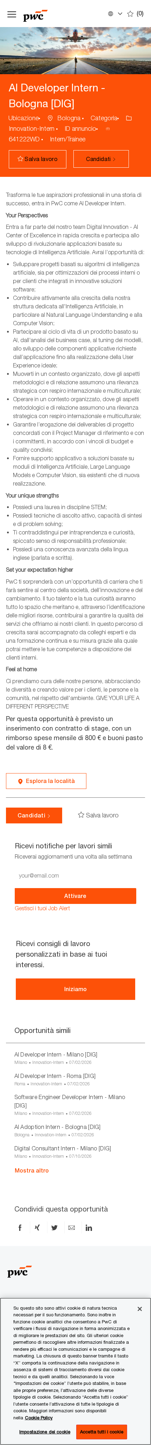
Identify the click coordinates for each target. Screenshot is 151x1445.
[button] (115, 13)
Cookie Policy (39, 1417)
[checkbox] (39, 159)
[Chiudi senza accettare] (139, 1309)
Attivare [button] (75, 896)
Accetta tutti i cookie (101, 1431)
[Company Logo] (58, 13)
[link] (42, 908)
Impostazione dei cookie (44, 1431)
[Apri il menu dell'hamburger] (11, 13)
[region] (75, 1371)
